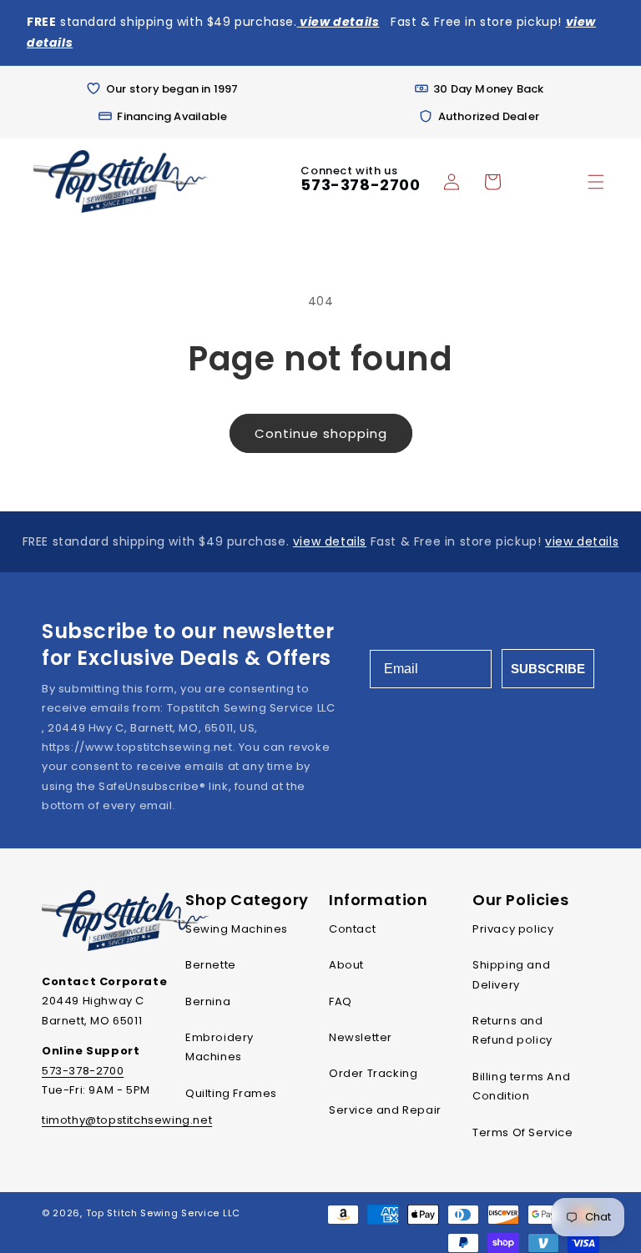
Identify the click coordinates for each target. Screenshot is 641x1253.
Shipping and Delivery (511, 974)
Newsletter (360, 1037)
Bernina (207, 1001)
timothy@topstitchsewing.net (127, 1120)
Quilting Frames (231, 1093)
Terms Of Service (522, 1132)
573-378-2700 (360, 184)
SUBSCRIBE (548, 669)
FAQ (340, 1001)
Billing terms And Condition (521, 1086)
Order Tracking (373, 1073)
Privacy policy (512, 929)
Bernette (210, 965)
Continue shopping (321, 433)
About (346, 965)
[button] (596, 182)
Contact (352, 929)
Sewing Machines (236, 929)
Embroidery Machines (219, 1046)
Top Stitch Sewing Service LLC (163, 1213)
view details (329, 541)
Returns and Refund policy (512, 1030)
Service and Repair (385, 1110)
